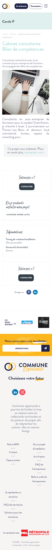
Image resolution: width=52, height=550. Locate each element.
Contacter (27, 186)
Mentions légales (34, 545)
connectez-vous (34, 152)
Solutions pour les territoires (13, 515)
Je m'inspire (39, 456)
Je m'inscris (21, 6)
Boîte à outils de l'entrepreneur (39, 479)
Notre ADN (13, 444)
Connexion (36, 6)
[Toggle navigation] (46, 6)
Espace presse (13, 460)
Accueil (5, 34)
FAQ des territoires (13, 504)
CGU (25, 545)
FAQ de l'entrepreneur (39, 467)
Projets (13, 34)
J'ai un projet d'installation (39, 446)
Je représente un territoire (13, 494)
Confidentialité (17, 545)
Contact (13, 452)
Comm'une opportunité (6, 6)
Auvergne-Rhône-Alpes (18, 214)
